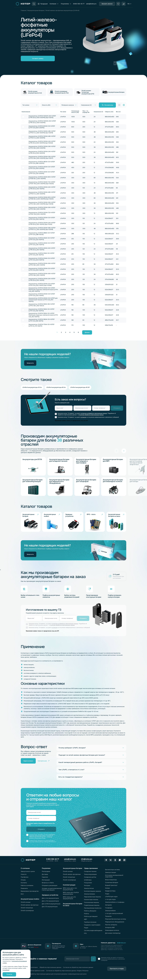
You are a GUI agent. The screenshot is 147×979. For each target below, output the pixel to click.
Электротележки (89, 894)
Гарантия (45, 877)
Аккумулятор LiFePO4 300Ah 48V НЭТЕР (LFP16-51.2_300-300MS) (42, 193)
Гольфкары (108, 908)
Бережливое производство (30, 891)
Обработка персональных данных (50, 967)
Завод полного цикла (28, 871)
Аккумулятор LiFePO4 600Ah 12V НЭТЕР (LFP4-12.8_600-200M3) (42, 127)
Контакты (24, 883)
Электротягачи (89, 888)
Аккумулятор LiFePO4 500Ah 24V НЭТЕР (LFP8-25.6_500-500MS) (42, 152)
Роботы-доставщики (90, 916)
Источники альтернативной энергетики (114, 876)
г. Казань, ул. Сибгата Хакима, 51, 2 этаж (88, 947)
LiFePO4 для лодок (111, 896)
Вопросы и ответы (48, 883)
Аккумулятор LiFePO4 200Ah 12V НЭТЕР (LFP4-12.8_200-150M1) (42, 294)
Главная (23, 10)
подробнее (6, 970)
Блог (22, 894)
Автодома (108, 905)
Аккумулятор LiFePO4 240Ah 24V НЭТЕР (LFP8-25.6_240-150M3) (42, 249)
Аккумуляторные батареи (35, 10)
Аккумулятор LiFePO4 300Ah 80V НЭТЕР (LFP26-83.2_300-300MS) (42, 177)
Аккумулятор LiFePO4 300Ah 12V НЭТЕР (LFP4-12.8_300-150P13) (42, 218)
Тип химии (25, 105)
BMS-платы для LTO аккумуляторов (69, 898)
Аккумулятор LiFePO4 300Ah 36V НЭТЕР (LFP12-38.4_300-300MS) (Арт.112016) (42, 203)
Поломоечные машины (91, 902)
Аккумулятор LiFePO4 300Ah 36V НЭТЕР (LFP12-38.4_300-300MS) (42, 208)
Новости (23, 874)
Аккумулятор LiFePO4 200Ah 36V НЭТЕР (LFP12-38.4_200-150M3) (42, 274)
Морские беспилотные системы (115, 919)
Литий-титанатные (27, 908)
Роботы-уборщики (90, 911)
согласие (83, 417)
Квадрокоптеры (110, 891)
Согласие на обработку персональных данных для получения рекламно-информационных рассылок (54, 974)
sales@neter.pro (91, 4)
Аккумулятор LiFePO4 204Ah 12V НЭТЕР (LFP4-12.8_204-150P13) (42, 259)
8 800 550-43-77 (78, 4)
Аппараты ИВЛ (110, 927)
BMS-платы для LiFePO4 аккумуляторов (71, 893)
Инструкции (46, 880)
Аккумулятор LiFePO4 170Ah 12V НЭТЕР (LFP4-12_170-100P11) (41, 325)
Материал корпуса (68, 105)
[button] (123, 450)
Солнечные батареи (111, 882)
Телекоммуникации (90, 874)
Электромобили (110, 911)
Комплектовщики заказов (92, 891)
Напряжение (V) (86, 105)
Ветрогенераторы (111, 880)
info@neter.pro (86, 859)
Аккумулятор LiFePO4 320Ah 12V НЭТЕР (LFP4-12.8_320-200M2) (42, 172)
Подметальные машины (91, 905)
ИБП (85, 919)
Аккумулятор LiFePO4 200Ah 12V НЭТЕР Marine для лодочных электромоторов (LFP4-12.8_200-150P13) (43, 289)
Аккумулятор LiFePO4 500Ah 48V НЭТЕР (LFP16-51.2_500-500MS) (42, 137)
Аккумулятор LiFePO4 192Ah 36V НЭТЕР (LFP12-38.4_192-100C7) (42, 305)
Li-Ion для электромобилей (114, 913)
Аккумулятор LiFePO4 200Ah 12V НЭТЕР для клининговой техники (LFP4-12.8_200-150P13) (43, 299)
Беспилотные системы (112, 870)
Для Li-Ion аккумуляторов (50, 898)
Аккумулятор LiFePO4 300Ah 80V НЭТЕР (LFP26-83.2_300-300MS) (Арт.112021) (42, 198)
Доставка (45, 874)
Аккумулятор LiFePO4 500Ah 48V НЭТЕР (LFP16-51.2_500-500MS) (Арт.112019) (42, 132)
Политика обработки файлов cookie (32, 970)
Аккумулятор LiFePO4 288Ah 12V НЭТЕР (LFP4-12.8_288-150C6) (42, 233)
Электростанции (110, 872)
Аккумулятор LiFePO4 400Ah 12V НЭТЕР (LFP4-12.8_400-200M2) (42, 167)
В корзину (23, 117)
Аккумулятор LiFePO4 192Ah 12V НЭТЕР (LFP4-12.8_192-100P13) (41, 310)
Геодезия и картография (92, 925)
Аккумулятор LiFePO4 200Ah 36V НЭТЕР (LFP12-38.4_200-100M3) (42, 264)
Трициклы (108, 916)
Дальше (87, 332)
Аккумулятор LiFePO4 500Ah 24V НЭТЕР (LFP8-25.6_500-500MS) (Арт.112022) (42, 142)
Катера (107, 888)
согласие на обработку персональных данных (94, 413)
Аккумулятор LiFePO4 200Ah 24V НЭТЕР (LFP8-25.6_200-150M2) (42, 279)
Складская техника (90, 871)
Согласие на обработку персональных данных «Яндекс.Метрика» (67, 970)
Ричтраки (87, 885)
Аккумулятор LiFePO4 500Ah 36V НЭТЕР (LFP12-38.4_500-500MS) (42, 147)
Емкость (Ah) (46, 105)
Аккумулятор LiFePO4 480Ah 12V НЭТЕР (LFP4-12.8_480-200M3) (42, 162)
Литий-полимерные (27, 910)
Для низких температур (112, 933)
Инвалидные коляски (112, 930)
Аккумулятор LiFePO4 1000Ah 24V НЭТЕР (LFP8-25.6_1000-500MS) (42, 121)
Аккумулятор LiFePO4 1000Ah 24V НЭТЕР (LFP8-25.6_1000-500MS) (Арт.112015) (42, 116)
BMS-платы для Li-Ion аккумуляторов (70, 889)
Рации (86, 928)
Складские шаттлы (90, 877)
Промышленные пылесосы (92, 908)
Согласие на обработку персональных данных (78, 967)
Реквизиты (24, 888)
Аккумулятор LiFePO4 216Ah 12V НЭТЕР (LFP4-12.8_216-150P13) (41, 254)
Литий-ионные (25, 902)
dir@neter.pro (121, 943)
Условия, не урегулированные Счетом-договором (52, 889)
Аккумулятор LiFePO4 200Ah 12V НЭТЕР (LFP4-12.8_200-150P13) (42, 269)
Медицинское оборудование (114, 922)
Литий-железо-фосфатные (29, 905)
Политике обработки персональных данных (91, 415)
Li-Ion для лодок (110, 899)
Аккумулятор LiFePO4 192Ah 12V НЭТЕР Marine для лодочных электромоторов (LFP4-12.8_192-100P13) (43, 314)
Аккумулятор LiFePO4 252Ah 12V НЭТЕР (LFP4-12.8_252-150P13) (42, 238)
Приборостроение (90, 922)
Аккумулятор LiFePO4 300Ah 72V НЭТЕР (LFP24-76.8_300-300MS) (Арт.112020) (42, 183)
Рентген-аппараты (111, 925)
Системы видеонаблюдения (93, 930)
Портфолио (24, 877)
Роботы (86, 914)
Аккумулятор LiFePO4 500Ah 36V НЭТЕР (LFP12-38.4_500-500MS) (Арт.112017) (42, 157)
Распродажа (46, 871)
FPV (85, 933)
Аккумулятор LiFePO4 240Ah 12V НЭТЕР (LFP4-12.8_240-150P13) (42, 244)
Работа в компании (27, 885)
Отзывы (23, 880)
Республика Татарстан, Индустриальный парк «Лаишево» (58, 947)
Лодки (107, 894)
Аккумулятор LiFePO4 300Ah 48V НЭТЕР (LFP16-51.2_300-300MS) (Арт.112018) (42, 228)
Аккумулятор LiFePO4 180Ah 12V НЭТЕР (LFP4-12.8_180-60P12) (42, 320)
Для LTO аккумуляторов (50, 906)
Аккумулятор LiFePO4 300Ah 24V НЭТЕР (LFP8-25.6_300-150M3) (42, 188)
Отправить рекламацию (49, 885)
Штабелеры (88, 880)
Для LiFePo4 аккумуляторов (51, 904)
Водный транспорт (111, 885)
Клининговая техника (91, 899)
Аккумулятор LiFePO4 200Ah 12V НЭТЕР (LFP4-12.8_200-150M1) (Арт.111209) (42, 284)
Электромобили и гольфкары (114, 902)
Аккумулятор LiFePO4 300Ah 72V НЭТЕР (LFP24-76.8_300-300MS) (42, 213)
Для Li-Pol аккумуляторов (50, 901)
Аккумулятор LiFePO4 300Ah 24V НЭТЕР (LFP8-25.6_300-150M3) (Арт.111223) (42, 223)
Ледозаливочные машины (92, 897)
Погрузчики (88, 883)
